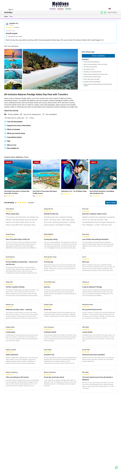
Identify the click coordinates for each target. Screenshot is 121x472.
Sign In (11, 9)
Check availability (98, 56)
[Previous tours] (6, 178)
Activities (53, 8)
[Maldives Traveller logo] (60, 4)
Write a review (111, 202)
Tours (11, 16)
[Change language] (110, 9)
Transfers (68, 8)
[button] (13, 69)
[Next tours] (114, 178)
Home (6, 16)
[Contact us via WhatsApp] (116, 467)
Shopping (60, 8)
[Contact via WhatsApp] (105, 12)
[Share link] (102, 12)
